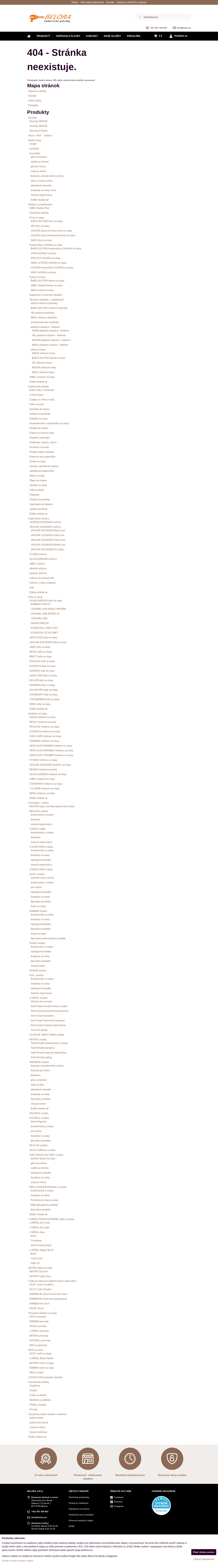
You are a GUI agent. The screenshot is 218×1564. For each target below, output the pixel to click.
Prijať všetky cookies (203, 1552)
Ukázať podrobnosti (203, 1559)
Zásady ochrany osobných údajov (17, 1560)
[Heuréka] (161, 1514)
